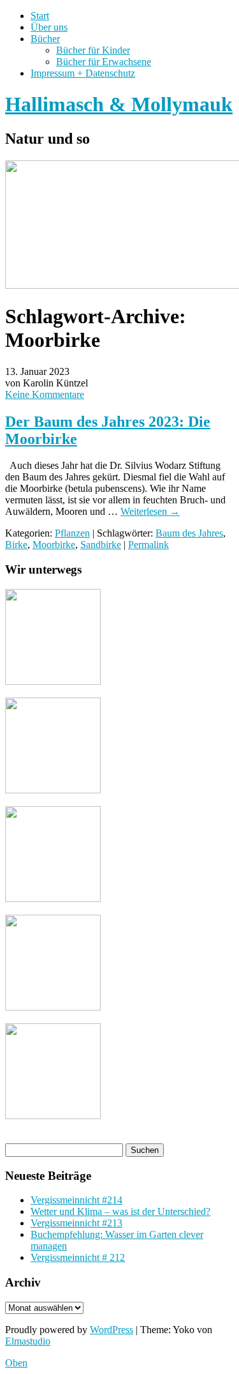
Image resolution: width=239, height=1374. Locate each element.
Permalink (148, 544)
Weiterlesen (150, 511)
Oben (16, 1362)
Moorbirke (54, 544)
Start (40, 15)
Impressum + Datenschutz (83, 73)
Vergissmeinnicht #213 (76, 1223)
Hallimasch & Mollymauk (119, 104)
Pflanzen (72, 533)
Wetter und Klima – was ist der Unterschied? (120, 1211)
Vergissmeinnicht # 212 (78, 1257)
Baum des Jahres (189, 533)
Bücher (45, 38)
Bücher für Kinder (93, 50)
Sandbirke (100, 544)
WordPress (111, 1329)
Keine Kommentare (44, 394)
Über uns (49, 27)
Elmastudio (27, 1341)
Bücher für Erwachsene (103, 61)
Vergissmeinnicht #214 (76, 1200)
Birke (16, 544)
